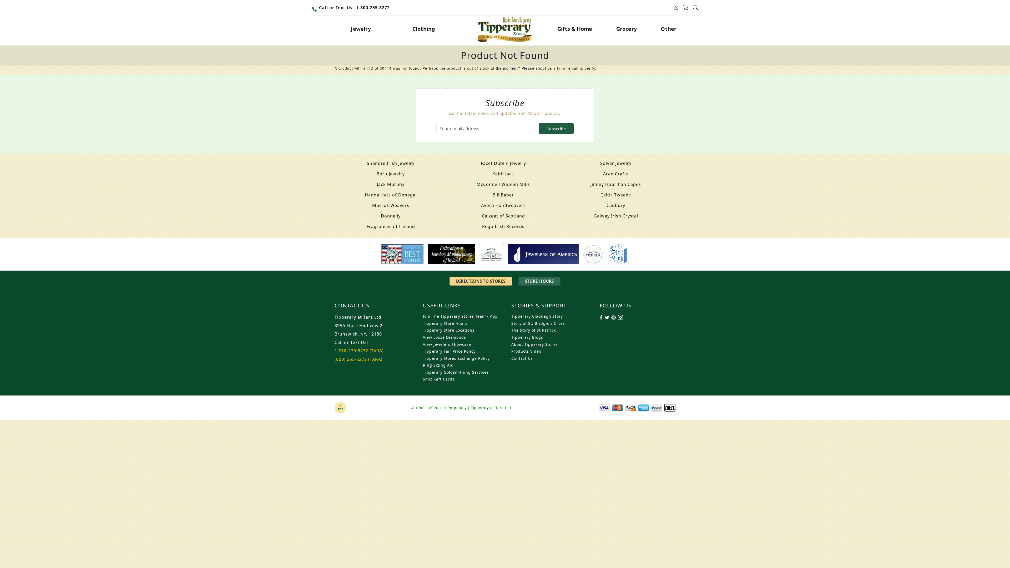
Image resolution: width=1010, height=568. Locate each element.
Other (668, 28)
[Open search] (695, 8)
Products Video (526, 351)
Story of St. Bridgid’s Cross (538, 323)
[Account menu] (676, 8)
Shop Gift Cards (438, 379)
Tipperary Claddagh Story (537, 316)
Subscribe (556, 128)
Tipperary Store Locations (448, 330)
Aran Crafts (616, 174)
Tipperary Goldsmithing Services (456, 372)
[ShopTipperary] (505, 29)
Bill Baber (503, 195)
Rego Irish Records (503, 226)
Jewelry (361, 28)
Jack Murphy (391, 184)
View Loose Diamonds (444, 337)
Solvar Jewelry (616, 163)
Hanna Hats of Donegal (391, 195)
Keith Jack (503, 174)
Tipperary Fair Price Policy (449, 351)
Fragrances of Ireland (391, 226)
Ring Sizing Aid (438, 365)
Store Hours (539, 281)
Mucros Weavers (390, 205)
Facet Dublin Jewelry (503, 163)
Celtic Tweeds (615, 195)
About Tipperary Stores (534, 344)
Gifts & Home (574, 28)
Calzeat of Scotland (503, 216)
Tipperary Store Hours (445, 323)
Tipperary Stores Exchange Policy (456, 358)
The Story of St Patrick (533, 330)
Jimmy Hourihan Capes (615, 184)
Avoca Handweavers (503, 205)
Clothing (423, 28)
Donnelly (391, 216)
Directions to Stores (480, 281)
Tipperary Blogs (527, 337)
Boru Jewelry (391, 174)
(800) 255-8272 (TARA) (358, 359)
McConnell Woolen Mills (503, 184)
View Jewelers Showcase (447, 344)
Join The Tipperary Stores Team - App (460, 316)
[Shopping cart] (686, 8)
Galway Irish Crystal (616, 216)
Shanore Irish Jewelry (391, 163)
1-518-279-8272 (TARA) (359, 351)
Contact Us (522, 358)
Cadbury (616, 205)
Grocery (626, 28)
